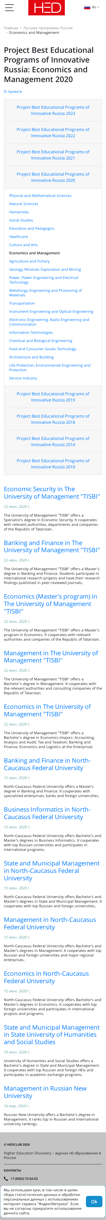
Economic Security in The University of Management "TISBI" (52, 492)
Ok (94, 1201)
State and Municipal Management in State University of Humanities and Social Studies (52, 1034)
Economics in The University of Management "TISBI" (47, 710)
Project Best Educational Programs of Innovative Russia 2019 (53, 397)
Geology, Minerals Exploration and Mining (45, 269)
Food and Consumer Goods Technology (42, 348)
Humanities (19, 211)
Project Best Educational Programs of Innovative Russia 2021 (53, 155)
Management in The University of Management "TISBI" (51, 656)
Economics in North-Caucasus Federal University (46, 977)
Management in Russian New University (45, 1092)
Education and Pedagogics (32, 228)
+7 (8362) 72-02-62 (24, 1179)
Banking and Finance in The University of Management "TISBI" (52, 546)
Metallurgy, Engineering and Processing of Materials (45, 292)
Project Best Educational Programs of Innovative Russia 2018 (53, 419)
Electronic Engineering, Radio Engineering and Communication (49, 322)
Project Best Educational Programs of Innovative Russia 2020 (53, 177)
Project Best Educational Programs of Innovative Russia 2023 (53, 110)
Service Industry (23, 378)
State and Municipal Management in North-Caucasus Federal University (52, 870)
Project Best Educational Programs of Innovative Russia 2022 (53, 132)
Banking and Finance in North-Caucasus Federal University (47, 764)
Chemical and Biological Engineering (40, 340)
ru (94, 7)
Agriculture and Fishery (29, 261)
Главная (11, 27)
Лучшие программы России (48, 27)
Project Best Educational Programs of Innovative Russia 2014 (53, 441)
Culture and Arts (23, 244)
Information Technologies (31, 332)
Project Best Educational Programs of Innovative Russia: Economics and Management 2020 (49, 64)
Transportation (22, 303)
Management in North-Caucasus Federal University (50, 923)
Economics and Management (34, 252)
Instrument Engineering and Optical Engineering (51, 311)
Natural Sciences (23, 203)
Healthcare (18, 236)
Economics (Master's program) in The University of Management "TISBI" (50, 603)
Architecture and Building (31, 357)
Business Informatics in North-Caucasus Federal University (47, 813)
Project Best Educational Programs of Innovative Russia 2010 (53, 464)
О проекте (13, 91)
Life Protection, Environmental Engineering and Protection (50, 367)
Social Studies (21, 220)
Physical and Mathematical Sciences (40, 195)
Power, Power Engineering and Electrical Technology (43, 280)
